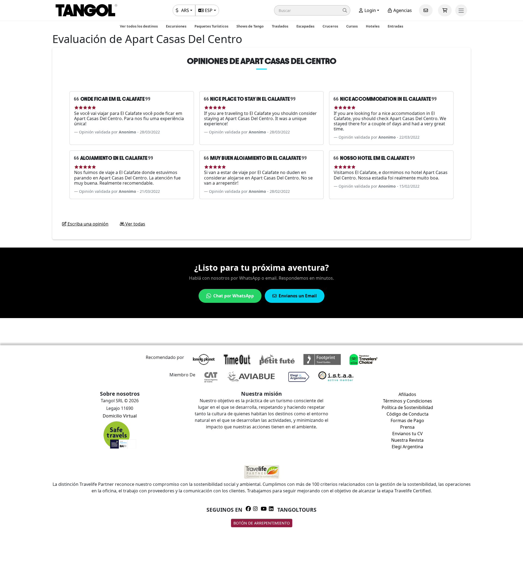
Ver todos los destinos (139, 26)
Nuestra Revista (407, 440)
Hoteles (372, 26)
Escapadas (305, 26)
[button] (312, 10)
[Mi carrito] (445, 10)
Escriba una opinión (87, 224)
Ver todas (134, 224)
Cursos (352, 26)
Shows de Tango (250, 26)
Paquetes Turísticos (211, 26)
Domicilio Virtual (120, 416)
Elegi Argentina (407, 447)
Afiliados (407, 394)
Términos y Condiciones (407, 401)
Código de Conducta (407, 414)
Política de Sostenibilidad (407, 407)
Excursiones (176, 26)
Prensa (407, 427)
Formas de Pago (407, 420)
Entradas (395, 26)
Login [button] (369, 10)
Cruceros (330, 26)
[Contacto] (426, 10)
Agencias (402, 10)
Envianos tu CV (407, 434)
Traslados (280, 26)
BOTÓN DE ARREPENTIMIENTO (261, 523)
